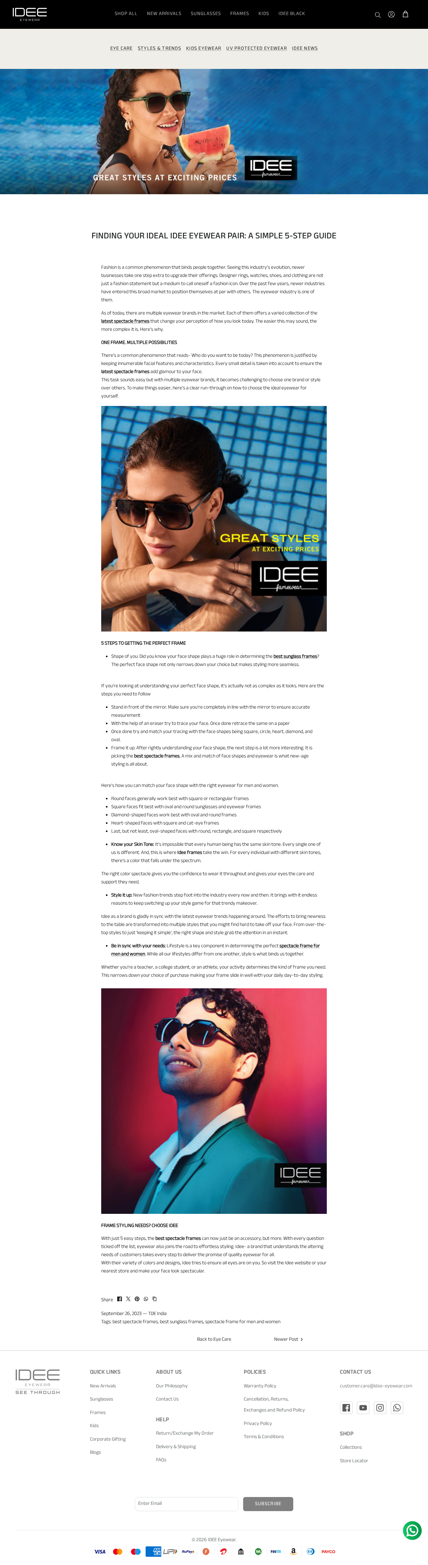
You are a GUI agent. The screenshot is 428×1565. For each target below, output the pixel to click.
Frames (239, 14)
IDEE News (305, 49)
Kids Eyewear (203, 49)
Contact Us (167, 1400)
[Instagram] (380, 1407)
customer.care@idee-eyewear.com (376, 1386)
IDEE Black (292, 14)
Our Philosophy (172, 1386)
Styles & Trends (159, 49)
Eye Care (121, 49)
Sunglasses (206, 14)
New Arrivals (164, 14)
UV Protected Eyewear (256, 49)
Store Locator (354, 1461)
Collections (351, 1448)
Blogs (95, 1453)
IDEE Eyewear (222, 1540)
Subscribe (268, 1504)
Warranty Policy (260, 1386)
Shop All (126, 14)
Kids (263, 14)
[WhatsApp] (397, 1407)
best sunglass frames (181, 1322)
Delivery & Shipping (176, 1447)
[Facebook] (346, 1407)
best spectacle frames (135, 1322)
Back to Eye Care (214, 1340)
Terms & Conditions (264, 1437)
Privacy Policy (258, 1424)
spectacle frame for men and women (242, 1322)
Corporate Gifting (108, 1440)
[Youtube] (363, 1407)
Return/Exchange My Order (185, 1434)
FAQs (161, 1460)
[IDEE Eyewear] (30, 14)
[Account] (391, 14)
